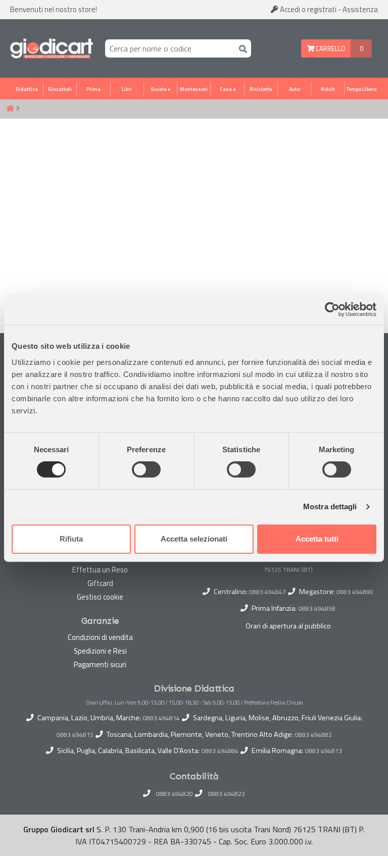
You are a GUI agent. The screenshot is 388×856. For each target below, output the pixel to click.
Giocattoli (60, 89)
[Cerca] (241, 48)
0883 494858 (317, 608)
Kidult (328, 89)
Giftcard (100, 583)
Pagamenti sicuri (100, 664)
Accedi (307, 9)
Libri (127, 89)
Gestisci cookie (100, 597)
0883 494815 (75, 734)
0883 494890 (354, 592)
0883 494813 (323, 751)
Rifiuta (71, 538)
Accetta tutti (317, 538)
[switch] (146, 469)
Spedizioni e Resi (100, 651)
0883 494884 (220, 751)
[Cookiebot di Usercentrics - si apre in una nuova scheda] (332, 309)
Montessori (194, 89)
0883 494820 (174, 793)
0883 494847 (267, 592)
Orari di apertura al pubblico (288, 625)
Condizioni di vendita (100, 637)
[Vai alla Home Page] (10, 109)
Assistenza (360, 9)
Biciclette (261, 89)
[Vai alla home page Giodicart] (51, 48)
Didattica (27, 89)
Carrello (330, 48)
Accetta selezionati (194, 538)
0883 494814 (161, 718)
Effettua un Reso (100, 569)
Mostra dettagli (330, 506)
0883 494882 (313, 734)
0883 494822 (226, 793)
